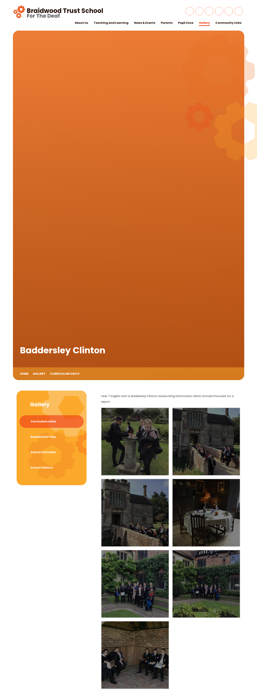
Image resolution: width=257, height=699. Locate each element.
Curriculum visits (64, 374)
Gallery (39, 374)
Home (24, 374)
